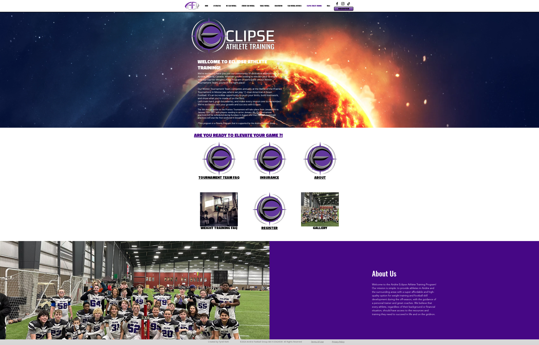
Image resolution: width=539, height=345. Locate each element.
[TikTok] (348, 4)
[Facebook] (337, 4)
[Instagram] (343, 4)
